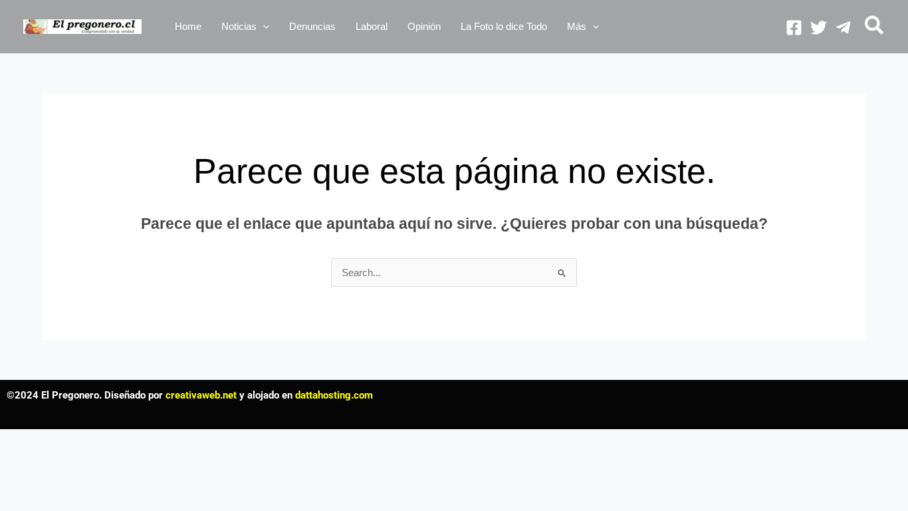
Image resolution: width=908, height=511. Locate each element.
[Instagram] (843, 27)
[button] (245, 26)
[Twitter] (818, 27)
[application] (263, 26)
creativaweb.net (201, 395)
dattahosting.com (334, 395)
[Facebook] (794, 27)
